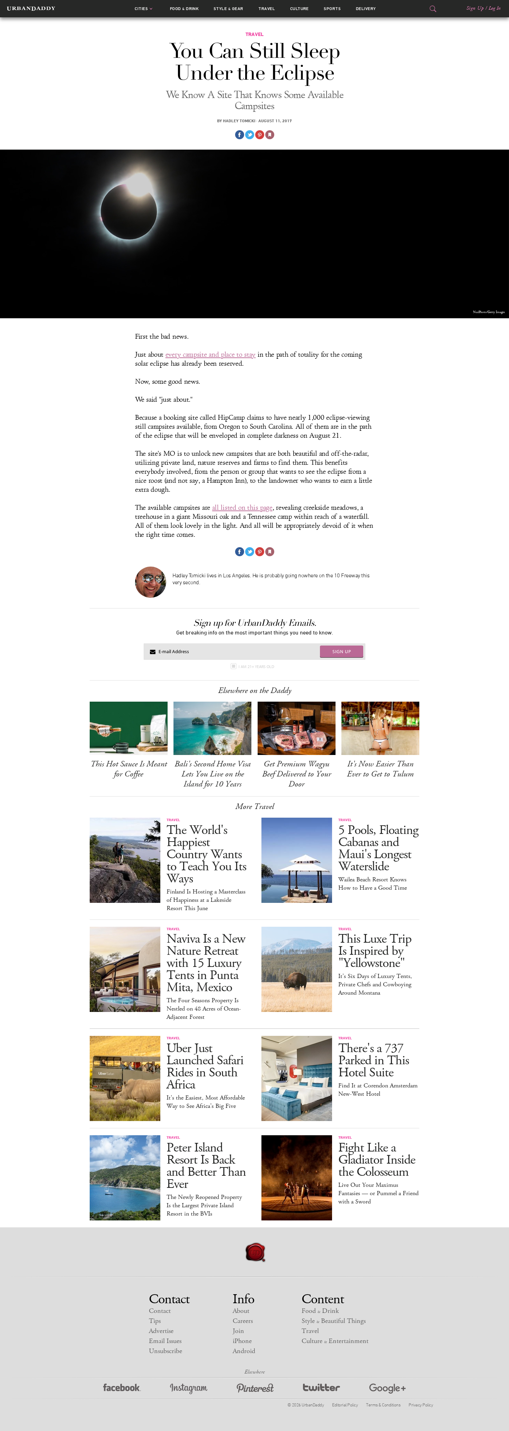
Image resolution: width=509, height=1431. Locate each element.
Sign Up (475, 8)
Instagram (188, 1389)
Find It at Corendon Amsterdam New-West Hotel (378, 1090)
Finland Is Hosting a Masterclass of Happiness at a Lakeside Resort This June (206, 900)
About (241, 1311)
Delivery (366, 8)
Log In (495, 8)
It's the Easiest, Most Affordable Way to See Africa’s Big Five (206, 1102)
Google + (387, 1389)
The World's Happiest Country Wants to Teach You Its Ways (206, 854)
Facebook (122, 1389)
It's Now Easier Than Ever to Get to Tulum (380, 769)
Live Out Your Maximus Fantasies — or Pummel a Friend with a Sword (378, 1193)
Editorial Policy (345, 1404)
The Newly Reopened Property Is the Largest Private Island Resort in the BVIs (204, 1205)
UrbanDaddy (31, 8)
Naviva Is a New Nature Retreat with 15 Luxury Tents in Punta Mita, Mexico (206, 963)
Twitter (321, 1389)
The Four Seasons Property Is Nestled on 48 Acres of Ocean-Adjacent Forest (204, 1008)
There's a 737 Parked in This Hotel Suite (373, 1060)
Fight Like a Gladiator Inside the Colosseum (376, 1160)
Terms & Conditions (383, 1404)
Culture (299, 8)
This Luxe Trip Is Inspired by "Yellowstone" (374, 951)
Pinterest (255, 1389)
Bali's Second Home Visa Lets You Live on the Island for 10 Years (213, 774)
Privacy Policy (421, 1404)
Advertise (161, 1331)
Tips (155, 1321)
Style (228, 8)
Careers (243, 1321)
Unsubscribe (165, 1351)
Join (238, 1331)
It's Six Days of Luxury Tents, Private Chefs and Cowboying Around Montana (375, 984)
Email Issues (165, 1341)
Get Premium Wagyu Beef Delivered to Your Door (296, 774)
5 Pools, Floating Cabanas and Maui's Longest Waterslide (378, 848)
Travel (266, 8)
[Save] (269, 134)
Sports (332, 8)
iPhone (242, 1341)
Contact (160, 1311)
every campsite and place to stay (211, 354)
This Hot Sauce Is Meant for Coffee (128, 769)
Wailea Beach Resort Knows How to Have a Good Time (372, 884)
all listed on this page (242, 508)
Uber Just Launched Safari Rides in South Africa (205, 1066)
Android (244, 1351)
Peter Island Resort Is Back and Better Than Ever (206, 1166)
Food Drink (184, 8)
